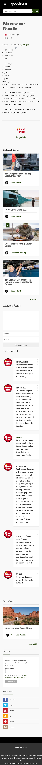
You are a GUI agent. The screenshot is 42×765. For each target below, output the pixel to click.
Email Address (9, 668)
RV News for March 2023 (16, 209)
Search (35, 11)
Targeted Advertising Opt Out (24, 758)
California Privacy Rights (17, 677)
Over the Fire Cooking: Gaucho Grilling (18, 244)
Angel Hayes (24, 45)
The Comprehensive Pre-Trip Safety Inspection (18, 174)
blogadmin (12, 35)
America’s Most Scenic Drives (18, 628)
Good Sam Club (21, 747)
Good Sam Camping (18, 253)
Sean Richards (16, 183)
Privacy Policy (4, 755)
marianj (19, 437)
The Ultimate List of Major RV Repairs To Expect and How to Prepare (18, 281)
